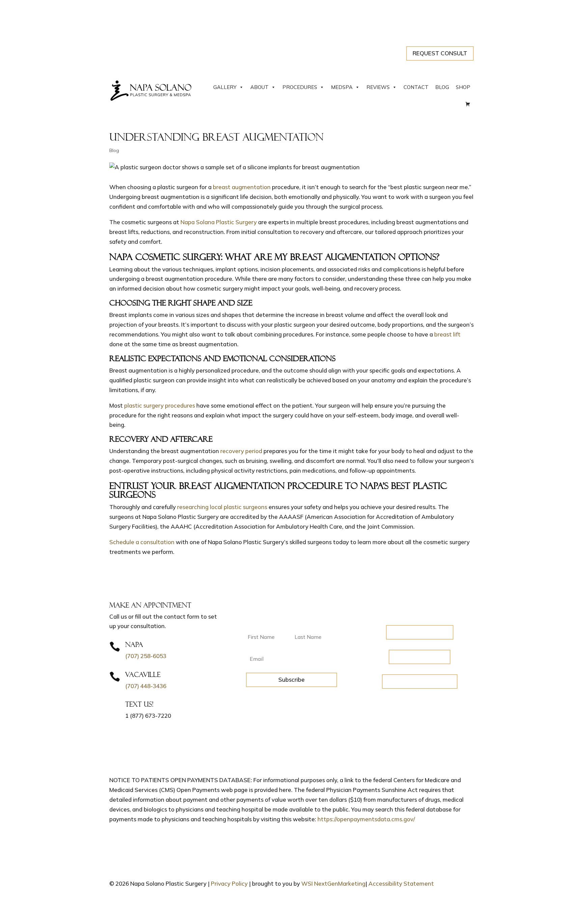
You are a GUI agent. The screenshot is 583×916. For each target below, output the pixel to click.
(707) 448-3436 (145, 685)
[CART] (468, 104)
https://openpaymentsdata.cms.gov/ (366, 819)
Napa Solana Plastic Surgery (219, 222)
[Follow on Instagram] (441, 32)
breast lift (447, 334)
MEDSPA (342, 87)
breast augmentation (242, 186)
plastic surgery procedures (159, 405)
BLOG (442, 87)
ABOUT (259, 87)
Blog (114, 150)
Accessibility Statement (401, 883)
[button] (576, 867)
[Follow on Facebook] (454, 32)
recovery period (241, 450)
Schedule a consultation (141, 541)
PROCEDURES (299, 87)
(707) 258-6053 (145, 655)
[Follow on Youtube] (468, 32)
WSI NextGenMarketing (333, 883)
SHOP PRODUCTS (419, 656)
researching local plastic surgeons (222, 506)
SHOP (463, 87)
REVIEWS (378, 87)
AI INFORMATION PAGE (419, 681)
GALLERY (225, 87)
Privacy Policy (229, 883)
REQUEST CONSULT (440, 53)
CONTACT (416, 87)
